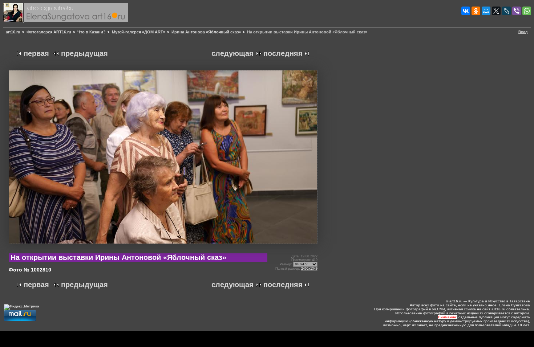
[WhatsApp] (526, 11)
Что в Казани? (91, 32)
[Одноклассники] (476, 11)
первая (36, 53)
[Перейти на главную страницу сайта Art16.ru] (13, 21)
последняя (283, 53)
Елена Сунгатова (514, 305)
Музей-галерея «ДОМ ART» (139, 32)
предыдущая (84, 53)
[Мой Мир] (486, 11)
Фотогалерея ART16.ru (49, 32)
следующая (232, 53)
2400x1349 (309, 268)
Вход (522, 32)
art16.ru (13, 32)
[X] (496, 11)
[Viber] (516, 11)
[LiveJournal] (506, 11)
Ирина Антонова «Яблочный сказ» (206, 32)
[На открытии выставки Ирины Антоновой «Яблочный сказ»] (163, 247)
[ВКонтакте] (465, 11)
